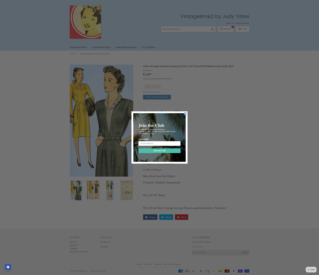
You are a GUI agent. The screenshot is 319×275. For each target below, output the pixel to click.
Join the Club (159, 151)
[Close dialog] (185, 113)
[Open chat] (8, 267)
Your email (143, 139)
